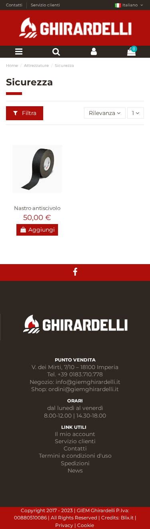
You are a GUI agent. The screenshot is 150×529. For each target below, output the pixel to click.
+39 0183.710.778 (80, 374)
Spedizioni (75, 463)
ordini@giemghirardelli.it (83, 389)
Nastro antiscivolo (37, 208)
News (75, 470)
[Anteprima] (37, 198)
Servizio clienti (45, 4)
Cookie (86, 525)
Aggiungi (41, 229)
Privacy (64, 525)
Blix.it (127, 518)
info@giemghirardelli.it (88, 382)
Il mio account (75, 434)
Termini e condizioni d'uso (75, 455)
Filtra (28, 113)
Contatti (15, 4)
